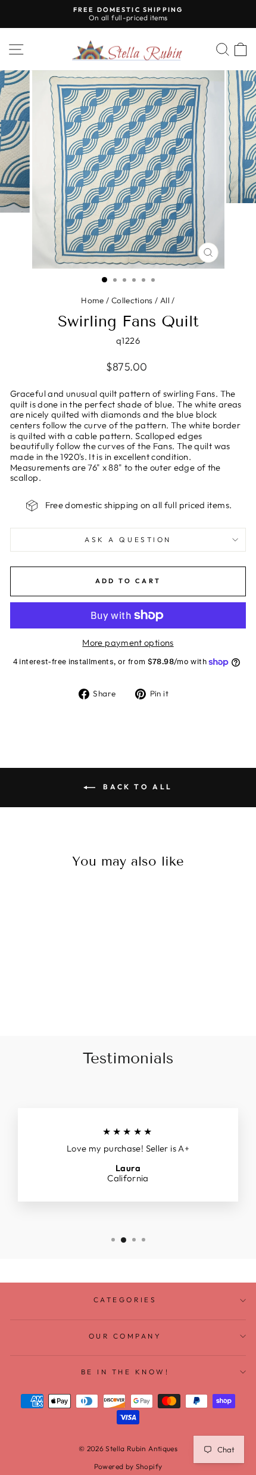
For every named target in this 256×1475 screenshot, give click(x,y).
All (165, 300)
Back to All (136, 786)
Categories (125, 1299)
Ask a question (128, 539)
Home (92, 300)
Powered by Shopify (128, 1466)
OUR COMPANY (125, 1335)
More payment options (127, 642)
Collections (132, 300)
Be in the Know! (125, 1371)
